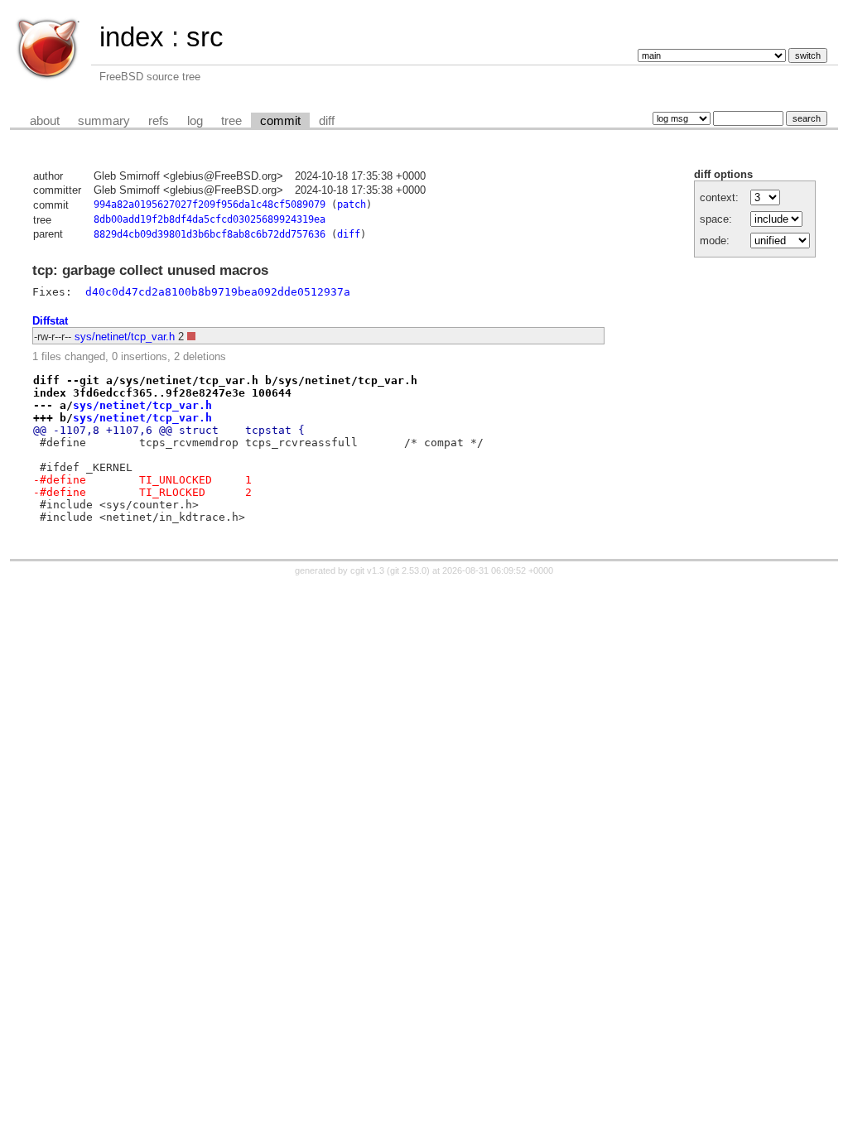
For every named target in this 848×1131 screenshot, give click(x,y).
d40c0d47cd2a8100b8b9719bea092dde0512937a (217, 292)
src (205, 37)
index (131, 37)
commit (280, 121)
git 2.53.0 (408, 570)
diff (327, 121)
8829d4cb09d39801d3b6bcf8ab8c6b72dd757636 (209, 234)
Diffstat (50, 321)
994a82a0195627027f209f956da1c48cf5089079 (209, 204)
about (45, 121)
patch (351, 204)
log (195, 121)
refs (158, 121)
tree (231, 121)
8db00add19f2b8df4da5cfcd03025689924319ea (209, 219)
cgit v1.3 (367, 570)
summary (104, 121)
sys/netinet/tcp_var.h (125, 336)
